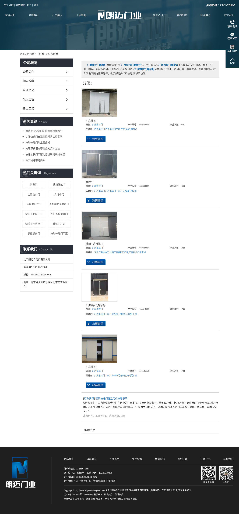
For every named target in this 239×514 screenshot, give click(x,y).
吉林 (102, 499)
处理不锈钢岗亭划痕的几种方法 (42, 148)
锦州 (126, 499)
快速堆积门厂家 (158, 490)
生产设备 (137, 459)
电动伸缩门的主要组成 (37, 142)
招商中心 (205, 15)
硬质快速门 (145, 490)
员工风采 (28, 108)
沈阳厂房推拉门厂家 (119, 252)
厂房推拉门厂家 (112, 129)
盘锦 (130, 499)
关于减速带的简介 (35, 160)
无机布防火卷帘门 (59, 204)
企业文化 (28, 90)
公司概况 (33, 15)
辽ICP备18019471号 (73, 494)
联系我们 (229, 15)
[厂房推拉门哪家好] (99, 287)
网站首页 (10, 15)
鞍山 (98, 499)
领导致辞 (28, 80)
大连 (93, 499)
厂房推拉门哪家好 (129, 129)
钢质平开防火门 (33, 224)
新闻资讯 (158, 15)
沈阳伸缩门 (59, 184)
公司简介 (28, 71)
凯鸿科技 (119, 494)
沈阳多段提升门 (59, 214)
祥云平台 (98, 494)
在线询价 (96, 139)
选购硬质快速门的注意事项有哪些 (43, 131)
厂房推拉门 (92, 120)
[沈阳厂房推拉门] (99, 225)
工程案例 (81, 15)
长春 (107, 499)
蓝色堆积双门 (33, 204)
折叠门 (33, 184)
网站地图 (20, 5)
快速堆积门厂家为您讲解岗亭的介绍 (45, 154)
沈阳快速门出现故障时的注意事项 (43, 136)
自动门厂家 (132, 314)
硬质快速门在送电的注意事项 (111, 398)
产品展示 (57, 15)
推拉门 (89, 182)
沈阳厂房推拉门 (94, 243)
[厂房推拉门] (99, 102)
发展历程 (28, 99)
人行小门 (59, 194)
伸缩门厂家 (59, 224)
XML (36, 5)
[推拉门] (99, 164)
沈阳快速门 (171, 490)
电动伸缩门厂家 (59, 233)
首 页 (41, 54)
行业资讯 (89, 398)
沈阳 (88, 499)
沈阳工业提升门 (33, 214)
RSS (29, 5)
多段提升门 (34, 233)
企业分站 (8, 5)
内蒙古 (120, 499)
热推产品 (68, 499)
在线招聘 (182, 15)
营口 (135, 499)
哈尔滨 (113, 499)
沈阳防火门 (34, 194)
